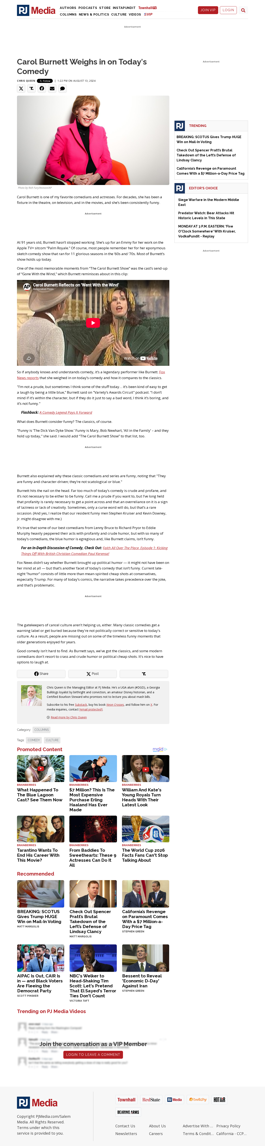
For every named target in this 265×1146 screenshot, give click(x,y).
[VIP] (148, 14)
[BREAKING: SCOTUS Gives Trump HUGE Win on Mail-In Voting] (40, 893)
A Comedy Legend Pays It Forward (66, 412)
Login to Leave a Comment (93, 1055)
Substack (81, 705)
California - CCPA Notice (232, 1133)
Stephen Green (133, 931)
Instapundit (124, 8)
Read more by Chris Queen (69, 717)
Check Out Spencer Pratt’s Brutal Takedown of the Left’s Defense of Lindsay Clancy (90, 921)
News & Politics (94, 14)
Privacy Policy (228, 1125)
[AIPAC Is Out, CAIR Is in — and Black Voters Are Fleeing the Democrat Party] (40, 957)
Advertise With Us (198, 1125)
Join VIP (208, 10)
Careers (156, 1133)
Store (105, 8)
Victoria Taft (79, 1000)
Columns (68, 14)
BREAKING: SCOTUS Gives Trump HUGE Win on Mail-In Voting (39, 916)
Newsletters (126, 1133)
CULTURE (52, 740)
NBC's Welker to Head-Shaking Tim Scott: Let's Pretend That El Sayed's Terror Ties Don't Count (93, 985)
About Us (157, 1125)
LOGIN (228, 10)
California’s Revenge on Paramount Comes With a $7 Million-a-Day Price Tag (145, 919)
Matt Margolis (28, 926)
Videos (135, 14)
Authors (68, 8)
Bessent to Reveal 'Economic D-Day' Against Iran (141, 980)
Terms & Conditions (198, 1133)
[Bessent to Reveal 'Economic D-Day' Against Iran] (145, 957)
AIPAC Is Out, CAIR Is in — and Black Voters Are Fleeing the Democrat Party (40, 983)
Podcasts (87, 8)
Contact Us (125, 1125)
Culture (119, 14)
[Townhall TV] (149, 7)
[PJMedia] (36, 10)
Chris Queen (26, 81)
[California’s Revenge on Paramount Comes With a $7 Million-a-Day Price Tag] (145, 893)
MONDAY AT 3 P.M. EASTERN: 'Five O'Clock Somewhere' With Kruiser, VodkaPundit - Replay (207, 231)
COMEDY (34, 740)
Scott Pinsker (27, 995)
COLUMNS (41, 729)
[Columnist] (33, 695)
